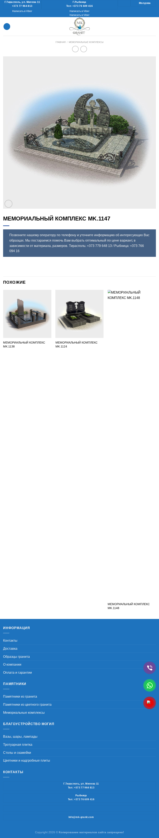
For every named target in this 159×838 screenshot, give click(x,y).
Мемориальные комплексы (86, 42)
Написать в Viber (22, 11)
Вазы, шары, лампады (20, 736)
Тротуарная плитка (17, 744)
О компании (12, 664)
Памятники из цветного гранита (27, 704)
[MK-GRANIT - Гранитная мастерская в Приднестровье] (79, 26)
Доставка (10, 648)
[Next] (156, 454)
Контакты (10, 640)
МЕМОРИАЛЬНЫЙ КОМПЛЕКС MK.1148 (129, 606)
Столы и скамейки (17, 752)
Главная (60, 42)
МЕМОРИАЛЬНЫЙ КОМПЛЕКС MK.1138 (24, 344)
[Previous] (3, 454)
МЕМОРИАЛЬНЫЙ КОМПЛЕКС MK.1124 (76, 344)
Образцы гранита (16, 656)
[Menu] (7, 26)
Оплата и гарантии (17, 672)
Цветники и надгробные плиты (26, 760)
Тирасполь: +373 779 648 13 (90, 246)
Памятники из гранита (20, 696)
